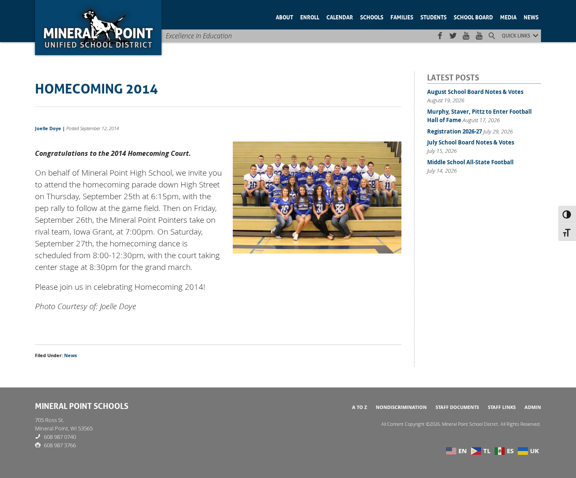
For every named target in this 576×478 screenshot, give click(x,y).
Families (401, 16)
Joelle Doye (48, 128)
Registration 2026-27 (454, 131)
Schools (371, 16)
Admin (533, 407)
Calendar (339, 16)
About (284, 16)
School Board (473, 16)
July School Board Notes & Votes (470, 142)
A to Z (359, 407)
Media (508, 16)
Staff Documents (457, 407)
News (531, 16)
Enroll (309, 16)
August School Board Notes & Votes (475, 92)
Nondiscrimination (401, 407)
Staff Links (502, 407)
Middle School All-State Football (470, 162)
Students (433, 16)
